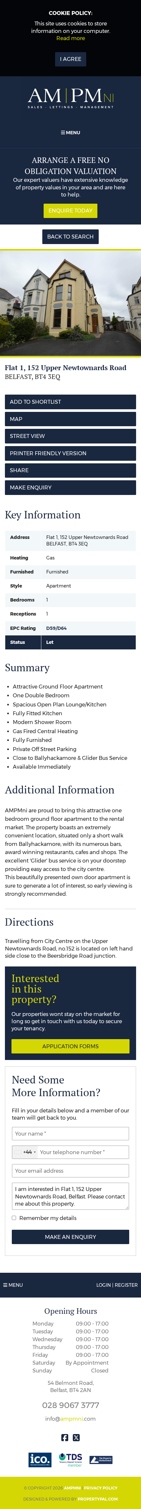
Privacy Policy (100, 1488)
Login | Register (117, 1285)
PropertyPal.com (98, 1499)
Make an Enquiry (70, 1237)
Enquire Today (70, 211)
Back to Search (70, 237)
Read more (70, 38)
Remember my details (47, 1218)
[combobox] (25, 1152)
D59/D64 (56, 628)
